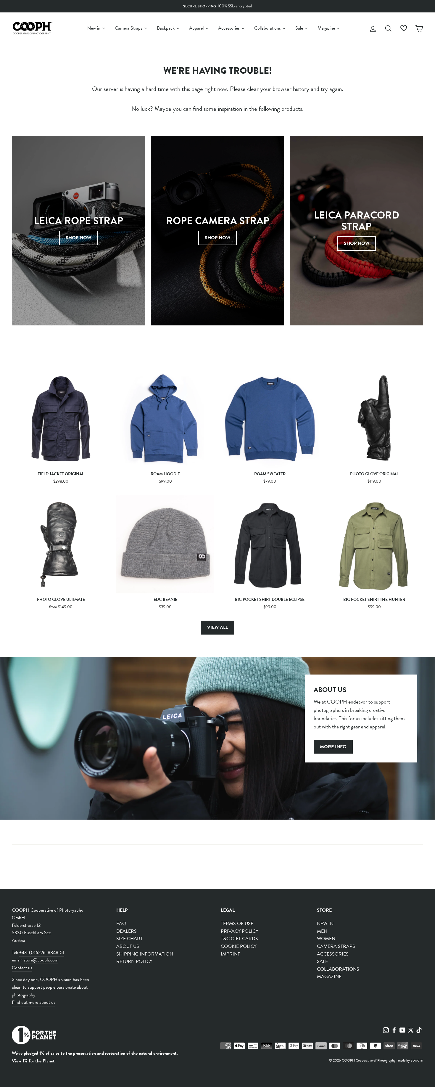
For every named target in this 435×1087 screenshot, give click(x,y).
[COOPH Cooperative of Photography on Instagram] (386, 1029)
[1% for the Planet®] (34, 1036)
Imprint (230, 954)
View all (217, 627)
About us (127, 946)
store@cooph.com (41, 960)
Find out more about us (33, 1002)
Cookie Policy (239, 946)
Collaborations (338, 969)
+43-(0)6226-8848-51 (41, 952)
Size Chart (129, 938)
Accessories (333, 954)
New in (325, 923)
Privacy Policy (239, 931)
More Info (333, 746)
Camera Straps (336, 946)
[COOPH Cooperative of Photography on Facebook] (394, 1029)
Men (322, 931)
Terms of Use (237, 923)
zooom (417, 1060)
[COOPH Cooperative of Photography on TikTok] (419, 1029)
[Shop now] (217, 230)
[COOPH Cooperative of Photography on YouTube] (402, 1029)
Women (326, 938)
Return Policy (134, 961)
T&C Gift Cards (239, 938)
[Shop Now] (78, 230)
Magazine (329, 976)
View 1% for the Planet (33, 1060)
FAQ (121, 923)
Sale (322, 961)
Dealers (126, 931)
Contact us (22, 967)
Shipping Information (144, 954)
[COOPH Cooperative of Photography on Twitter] (411, 1029)
